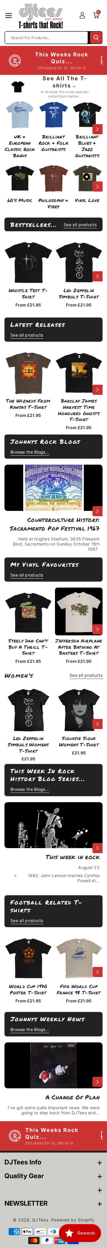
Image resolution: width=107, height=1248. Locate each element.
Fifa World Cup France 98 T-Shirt (79, 989)
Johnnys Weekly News (47, 1019)
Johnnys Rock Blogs (45, 441)
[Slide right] (97, 129)
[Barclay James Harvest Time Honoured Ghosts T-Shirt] (79, 371)
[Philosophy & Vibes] (53, 177)
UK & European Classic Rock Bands (20, 146)
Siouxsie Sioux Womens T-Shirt (79, 741)
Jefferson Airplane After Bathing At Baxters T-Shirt (78, 647)
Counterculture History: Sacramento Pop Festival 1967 (55, 523)
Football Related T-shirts (46, 906)
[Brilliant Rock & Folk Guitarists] (53, 114)
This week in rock (73, 857)
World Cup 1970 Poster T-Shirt (28, 989)
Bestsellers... (33, 224)
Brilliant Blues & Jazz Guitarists (87, 146)
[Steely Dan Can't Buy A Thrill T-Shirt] (28, 611)
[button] (8, 15)
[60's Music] (19, 177)
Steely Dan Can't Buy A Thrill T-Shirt (28, 647)
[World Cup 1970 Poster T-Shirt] (28, 957)
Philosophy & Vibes (53, 203)
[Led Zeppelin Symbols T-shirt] (79, 261)
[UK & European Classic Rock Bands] (19, 114)
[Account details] (82, 15)
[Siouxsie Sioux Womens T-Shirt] (79, 709)
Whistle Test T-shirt (28, 293)
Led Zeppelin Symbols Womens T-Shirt (28, 744)
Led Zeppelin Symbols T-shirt (79, 293)
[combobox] (46, 38)
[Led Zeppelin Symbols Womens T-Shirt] (28, 709)
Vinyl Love (87, 200)
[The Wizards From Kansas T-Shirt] (28, 371)
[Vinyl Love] (87, 177)
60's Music (19, 200)
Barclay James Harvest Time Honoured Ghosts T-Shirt (79, 410)
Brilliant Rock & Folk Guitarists (53, 143)
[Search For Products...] (96, 38)
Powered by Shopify (73, 1219)
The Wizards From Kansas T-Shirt (28, 404)
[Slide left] (9, 129)
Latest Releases (37, 324)
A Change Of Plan (72, 1097)
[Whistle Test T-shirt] (28, 261)
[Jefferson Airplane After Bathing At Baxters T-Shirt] (79, 611)
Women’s (18, 675)
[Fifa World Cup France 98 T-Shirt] (79, 957)
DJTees (40, 1219)
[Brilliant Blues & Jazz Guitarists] (87, 114)
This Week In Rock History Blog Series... (47, 774)
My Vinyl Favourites (44, 564)
